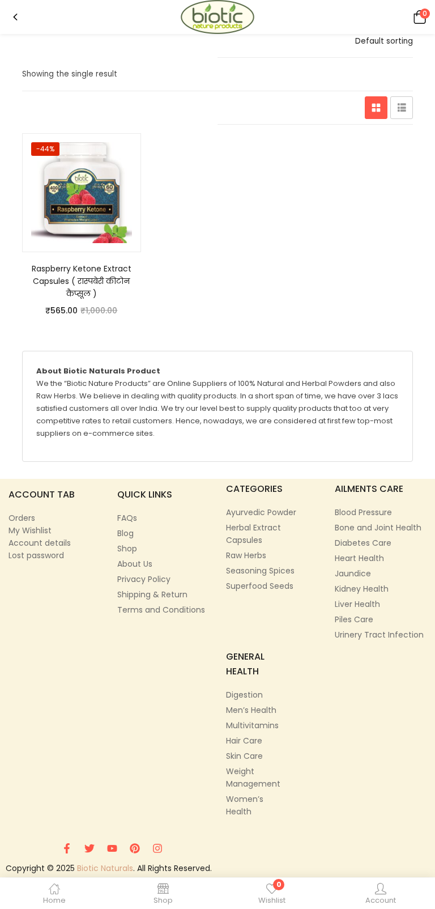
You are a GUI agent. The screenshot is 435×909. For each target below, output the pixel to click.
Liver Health (357, 604)
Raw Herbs (246, 555)
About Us (134, 564)
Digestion (244, 694)
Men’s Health (251, 710)
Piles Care (354, 619)
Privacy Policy (143, 579)
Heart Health (359, 558)
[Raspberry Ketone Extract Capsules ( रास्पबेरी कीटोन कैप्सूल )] (81, 192)
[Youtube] (112, 848)
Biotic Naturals (105, 868)
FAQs (127, 518)
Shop (127, 548)
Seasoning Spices (260, 570)
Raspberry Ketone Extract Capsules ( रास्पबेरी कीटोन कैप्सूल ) (81, 281)
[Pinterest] (135, 848)
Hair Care (244, 740)
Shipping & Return (152, 594)
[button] (418, 16)
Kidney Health (362, 588)
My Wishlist (30, 530)
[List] (401, 107)
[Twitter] (89, 848)
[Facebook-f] (67, 848)
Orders (21, 518)
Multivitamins (252, 725)
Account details (39, 543)
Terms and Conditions (161, 609)
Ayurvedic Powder (261, 512)
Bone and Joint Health (378, 527)
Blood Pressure (363, 512)
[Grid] (376, 107)
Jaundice (353, 573)
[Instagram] (157, 848)
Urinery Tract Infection (379, 634)
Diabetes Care (363, 543)
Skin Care (244, 756)
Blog (125, 533)
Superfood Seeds (259, 586)
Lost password (36, 555)
